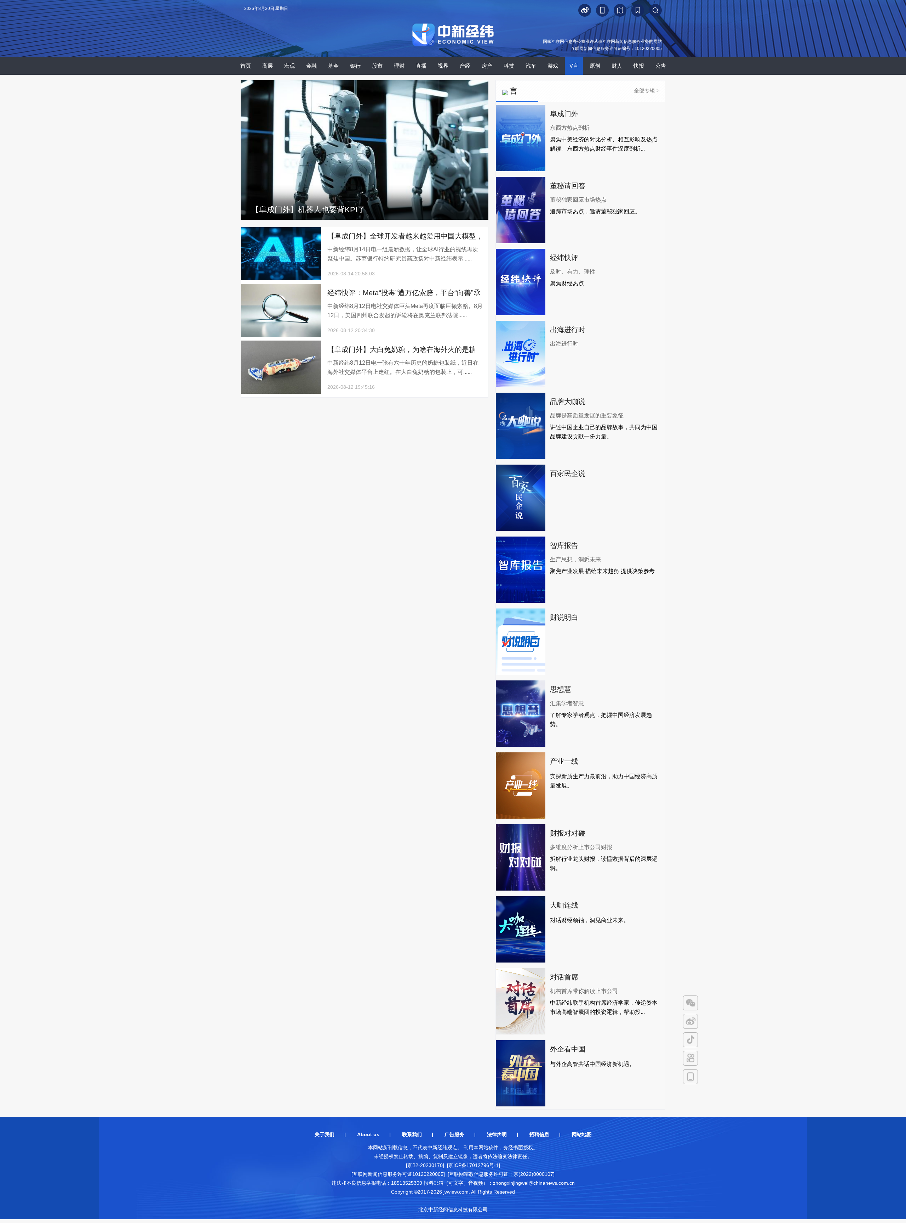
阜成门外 (564, 114)
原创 (595, 66)
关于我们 (324, 1134)
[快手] (690, 1058)
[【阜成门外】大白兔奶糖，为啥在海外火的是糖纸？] (281, 392)
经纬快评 (564, 258)
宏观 (289, 66)
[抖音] (690, 1039)
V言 (573, 66)
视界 (443, 66)
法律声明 (497, 1134)
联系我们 (412, 1134)
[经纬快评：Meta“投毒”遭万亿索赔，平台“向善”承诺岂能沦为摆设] (281, 335)
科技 (509, 66)
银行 (355, 66)
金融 (311, 66)
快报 (638, 66)
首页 (245, 66)
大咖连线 (564, 905)
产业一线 (564, 761)
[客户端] (690, 1076)
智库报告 (564, 545)
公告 (660, 66)
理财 (399, 66)
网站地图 (582, 1134)
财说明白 (564, 617)
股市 (377, 66)
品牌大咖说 (567, 401)
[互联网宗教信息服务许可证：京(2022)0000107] (501, 1174)
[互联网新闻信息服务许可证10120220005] (398, 1174)
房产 (487, 66)
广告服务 (454, 1134)
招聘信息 (539, 1134)
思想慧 (560, 689)
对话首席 (564, 977)
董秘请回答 (567, 186)
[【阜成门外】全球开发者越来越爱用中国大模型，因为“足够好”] (281, 278)
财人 (617, 66)
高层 (267, 66)
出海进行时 (567, 329)
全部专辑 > (647, 91)
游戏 (552, 66)
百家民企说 (567, 473)
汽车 (531, 66)
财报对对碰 (567, 833)
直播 (421, 66)
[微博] (690, 1021)
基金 (333, 66)
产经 (465, 66)
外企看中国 (567, 1049)
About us (368, 1134)
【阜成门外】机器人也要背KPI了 (308, 209)
